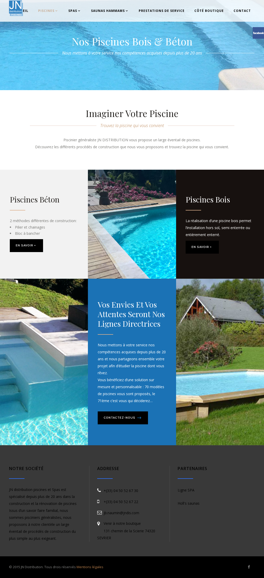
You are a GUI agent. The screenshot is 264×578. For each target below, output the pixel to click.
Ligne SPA (186, 490)
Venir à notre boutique (122, 523)
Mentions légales (90, 567)
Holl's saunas (189, 503)
